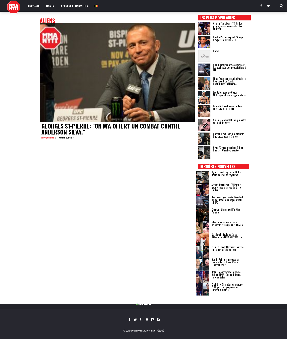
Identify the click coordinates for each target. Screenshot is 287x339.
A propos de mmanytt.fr (74, 5)
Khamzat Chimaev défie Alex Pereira (225, 211)
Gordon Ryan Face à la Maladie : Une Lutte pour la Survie (229, 135)
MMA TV (50, 5)
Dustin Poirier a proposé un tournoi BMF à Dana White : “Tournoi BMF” (225, 262)
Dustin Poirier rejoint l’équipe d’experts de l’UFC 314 (228, 38)
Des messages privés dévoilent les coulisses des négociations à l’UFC (229, 67)
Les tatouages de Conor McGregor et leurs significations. (230, 93)
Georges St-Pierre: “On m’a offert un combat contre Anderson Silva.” (110, 129)
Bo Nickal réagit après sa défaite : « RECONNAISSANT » (226, 236)
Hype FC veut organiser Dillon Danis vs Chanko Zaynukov (228, 149)
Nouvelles (34, 5)
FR (96, 5)
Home (216, 51)
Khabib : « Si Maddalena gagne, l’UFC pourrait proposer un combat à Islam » (227, 287)
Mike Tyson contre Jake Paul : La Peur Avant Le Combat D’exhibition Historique (229, 81)
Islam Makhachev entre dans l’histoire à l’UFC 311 (227, 107)
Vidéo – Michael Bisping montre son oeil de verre (229, 121)
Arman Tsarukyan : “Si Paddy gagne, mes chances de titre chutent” (227, 26)
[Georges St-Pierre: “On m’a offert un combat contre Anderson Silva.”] (117, 72)
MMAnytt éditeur (47, 137)
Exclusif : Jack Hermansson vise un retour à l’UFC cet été (227, 248)
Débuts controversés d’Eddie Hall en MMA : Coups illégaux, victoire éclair (226, 274)
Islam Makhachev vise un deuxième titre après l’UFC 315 (227, 223)
